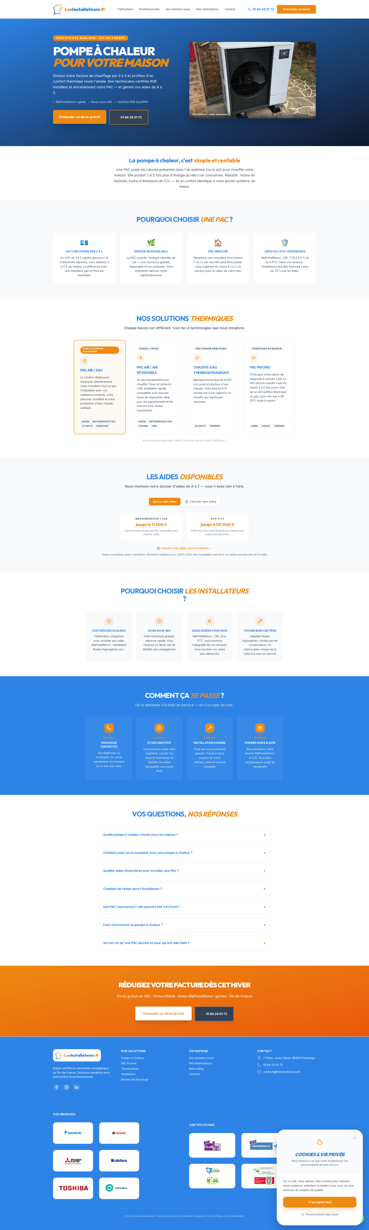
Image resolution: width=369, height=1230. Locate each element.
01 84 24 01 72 (273, 1064)
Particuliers (125, 9)
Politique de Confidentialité (228, 1216)
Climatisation (130, 1068)
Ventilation (128, 1074)
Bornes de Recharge (134, 1079)
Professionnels (149, 9)
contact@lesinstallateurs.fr (281, 1071)
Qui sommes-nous (178, 9)
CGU (208, 1216)
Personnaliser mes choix (322, 1214)
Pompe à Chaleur (132, 1058)
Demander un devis (296, 9)
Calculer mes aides (200, 501)
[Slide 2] (312, 115)
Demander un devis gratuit (79, 117)
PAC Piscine (129, 1063)
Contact (230, 9)
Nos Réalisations (200, 1063)
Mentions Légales (193, 1216)
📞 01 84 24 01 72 (129, 117)
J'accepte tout (320, 1202)
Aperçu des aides (165, 501)
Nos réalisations (207, 9)
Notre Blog (196, 1068)
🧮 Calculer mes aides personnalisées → (184, 548)
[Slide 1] (309, 115)
